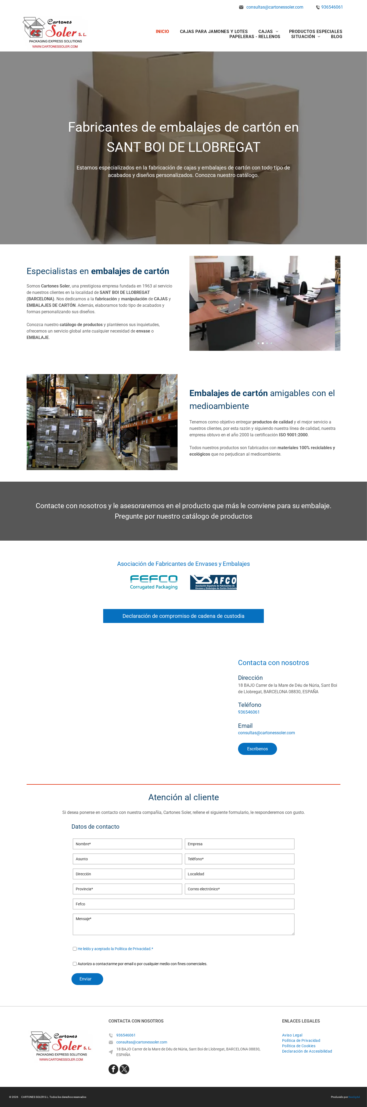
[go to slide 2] (263, 343)
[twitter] (124, 1069)
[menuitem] (162, 31)
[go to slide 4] (271, 343)
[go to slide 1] (258, 343)
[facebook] (113, 1069)
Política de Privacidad (132, 949)
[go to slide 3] (267, 343)
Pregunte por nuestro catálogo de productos (183, 516)
